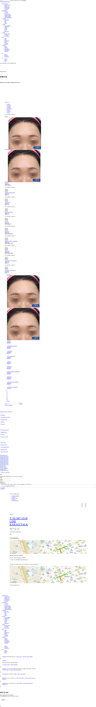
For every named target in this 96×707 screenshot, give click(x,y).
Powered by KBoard (8, 405)
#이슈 (18, 656)
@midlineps (4, 656)
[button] (18, 518)
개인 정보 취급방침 (6, 485)
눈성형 (8, 110)
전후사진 (6, 639)
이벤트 (5, 638)
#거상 (20, 656)
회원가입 (6, 647)
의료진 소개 (6, 597)
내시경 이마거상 (7, 605)
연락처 (1, 479)
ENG (5, 652)
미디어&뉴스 (7, 600)
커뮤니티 (4, 637)
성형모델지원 (7, 641)
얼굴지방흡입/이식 (8, 609)
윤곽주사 (6, 636)
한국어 (5, 650)
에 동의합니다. (9, 485)
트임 (5, 622)
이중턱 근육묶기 (7, 608)
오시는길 (13, 499)
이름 (1, 477)
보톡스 (5, 630)
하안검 (5, 619)
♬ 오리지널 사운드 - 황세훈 (27, 656)
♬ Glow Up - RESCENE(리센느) (15, 669)
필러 (5, 631)
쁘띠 (3, 629)
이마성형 (9, 106)
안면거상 (9, 105)
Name (1, 474)
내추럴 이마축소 (7, 607)
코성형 (8, 112)
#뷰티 (7, 669)
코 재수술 (6, 626)
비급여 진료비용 (15, 500)
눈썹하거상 (6, 618)
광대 (5, 614)
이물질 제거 (6, 623)
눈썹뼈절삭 (6, 611)
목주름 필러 (6, 632)
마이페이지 (6, 648)
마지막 (8, 401)
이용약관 (13, 497)
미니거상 (6, 604)
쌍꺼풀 (5, 621)
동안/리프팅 (4, 602)
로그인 (6, 116)
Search (24, 0)
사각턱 (5, 615)
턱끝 (5, 612)
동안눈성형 (9, 108)
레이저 (5, 633)
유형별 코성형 (7, 625)
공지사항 (6, 643)
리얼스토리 (6, 640)
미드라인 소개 (14, 498)
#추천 (23, 678)
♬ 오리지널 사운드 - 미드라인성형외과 (10, 664)
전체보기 (9, 104)
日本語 (5, 651)
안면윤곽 (9, 111)
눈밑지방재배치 (7, 617)
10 (7, 399)
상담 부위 (2, 482)
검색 (20, 403)
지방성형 (9, 107)
